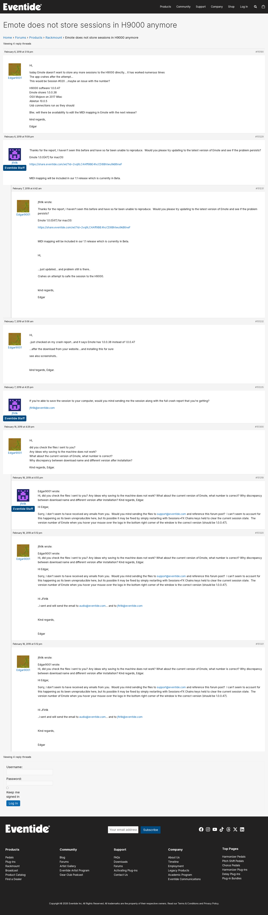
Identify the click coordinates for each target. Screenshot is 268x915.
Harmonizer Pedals (234, 856)
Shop (231, 6)
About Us (174, 857)
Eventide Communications (184, 879)
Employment (176, 866)
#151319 (260, 477)
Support (201, 6)
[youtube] (215, 829)
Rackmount (53, 37)
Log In (244, 6)
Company (217, 6)
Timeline (173, 861)
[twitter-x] (236, 829)
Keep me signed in (13, 794)
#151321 (260, 643)
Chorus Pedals (231, 865)
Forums (20, 37)
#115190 (260, 51)
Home (7, 37)
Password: (14, 779)
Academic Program (180, 874)
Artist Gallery (68, 866)
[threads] (229, 829)
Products (165, 6)
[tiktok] (222, 829)
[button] (255, 7)
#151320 (259, 532)
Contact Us (121, 874)
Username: (14, 767)
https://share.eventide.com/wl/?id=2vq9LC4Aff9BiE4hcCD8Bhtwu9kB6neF (75, 164)
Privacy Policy (211, 903)
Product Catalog (15, 874)
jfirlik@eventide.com (42, 407)
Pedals (9, 857)
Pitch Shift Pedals (233, 861)
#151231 (260, 188)
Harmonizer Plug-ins (234, 869)
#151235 (259, 387)
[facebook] (202, 829)
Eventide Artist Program (74, 870)
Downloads (121, 861)
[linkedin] (243, 829)
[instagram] (209, 829)
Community (183, 6)
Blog (62, 857)
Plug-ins (10, 861)
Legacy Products (178, 870)
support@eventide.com (171, 514)
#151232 (259, 321)
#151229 (259, 136)
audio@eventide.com (92, 605)
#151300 (259, 426)
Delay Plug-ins (231, 874)
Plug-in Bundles (231, 878)
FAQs (117, 857)
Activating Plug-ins (126, 870)
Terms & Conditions (188, 903)
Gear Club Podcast (71, 874)
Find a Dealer (13, 879)
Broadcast (11, 870)
